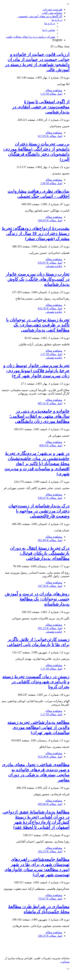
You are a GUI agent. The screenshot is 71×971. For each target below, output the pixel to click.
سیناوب (65, 961)
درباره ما (57, 19)
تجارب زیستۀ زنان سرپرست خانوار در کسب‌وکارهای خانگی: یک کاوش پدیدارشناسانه (38, 279)
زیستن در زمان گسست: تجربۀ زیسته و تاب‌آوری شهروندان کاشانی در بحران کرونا (36, 681)
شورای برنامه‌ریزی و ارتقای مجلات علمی (30, 36)
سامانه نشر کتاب (52, 12)
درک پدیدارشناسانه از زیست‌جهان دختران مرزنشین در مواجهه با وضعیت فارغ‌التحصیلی (39, 510)
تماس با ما (48, 30)
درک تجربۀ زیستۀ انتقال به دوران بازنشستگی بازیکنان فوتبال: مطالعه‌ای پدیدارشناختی (40, 553)
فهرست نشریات (52, 9)
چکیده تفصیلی (53, 266)
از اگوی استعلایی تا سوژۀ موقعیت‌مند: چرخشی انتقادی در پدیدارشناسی (41, 106)
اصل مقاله (51, 93)
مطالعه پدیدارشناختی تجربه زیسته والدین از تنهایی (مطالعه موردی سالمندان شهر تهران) (38, 727)
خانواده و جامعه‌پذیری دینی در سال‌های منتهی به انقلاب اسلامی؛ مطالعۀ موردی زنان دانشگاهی (39, 416)
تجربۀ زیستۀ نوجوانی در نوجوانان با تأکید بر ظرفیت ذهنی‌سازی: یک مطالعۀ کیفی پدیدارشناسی (38, 324)
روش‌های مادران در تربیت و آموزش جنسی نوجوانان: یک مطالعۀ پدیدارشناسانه (37, 598)
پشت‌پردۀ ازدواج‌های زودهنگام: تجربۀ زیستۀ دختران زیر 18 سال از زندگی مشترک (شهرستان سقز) (36, 233)
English (57, 40)
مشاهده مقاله (54, 90)
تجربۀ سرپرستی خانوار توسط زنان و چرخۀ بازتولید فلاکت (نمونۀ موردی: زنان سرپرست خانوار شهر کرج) (36, 370)
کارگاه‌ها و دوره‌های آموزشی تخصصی (39, 16)
